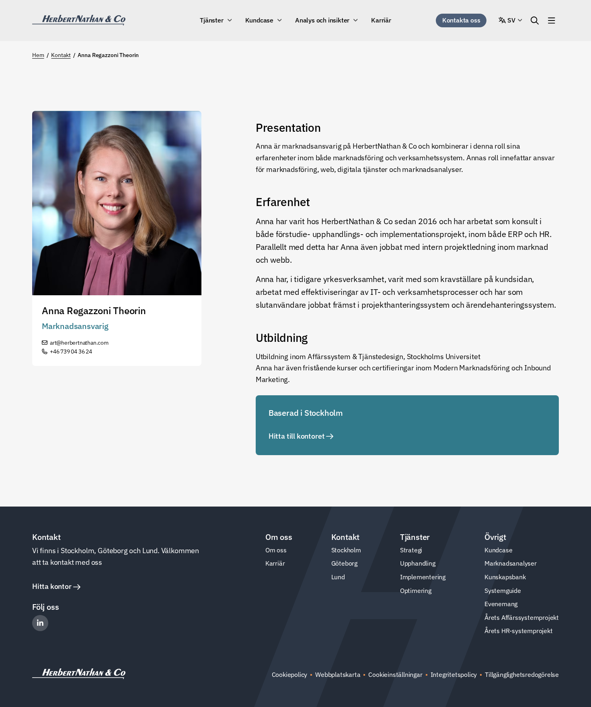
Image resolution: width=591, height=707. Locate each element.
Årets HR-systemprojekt (518, 631)
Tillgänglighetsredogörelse (522, 674)
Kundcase (259, 20)
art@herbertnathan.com (79, 342)
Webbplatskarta (337, 674)
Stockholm (346, 550)
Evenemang (500, 604)
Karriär (381, 20)
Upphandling (417, 563)
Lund (338, 577)
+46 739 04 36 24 (71, 351)
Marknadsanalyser (510, 563)
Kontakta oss (461, 20)
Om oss (276, 550)
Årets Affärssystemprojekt (521, 617)
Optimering (415, 590)
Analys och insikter (322, 20)
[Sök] (534, 20)
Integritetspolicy (454, 674)
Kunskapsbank (505, 577)
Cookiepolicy (290, 674)
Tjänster (211, 20)
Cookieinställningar (395, 674)
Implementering (422, 577)
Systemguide (502, 590)
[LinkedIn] (40, 623)
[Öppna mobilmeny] (551, 20)
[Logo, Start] (78, 20)
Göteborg (344, 563)
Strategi (411, 550)
